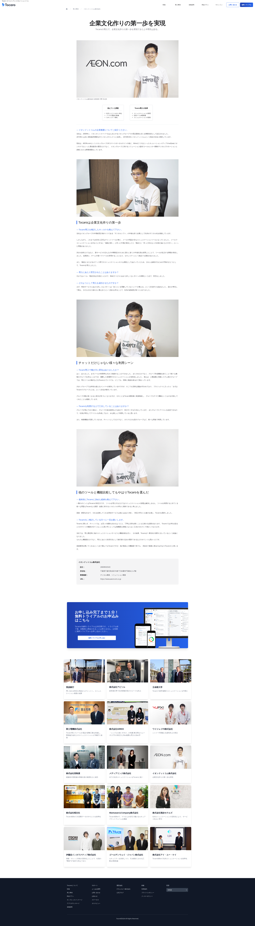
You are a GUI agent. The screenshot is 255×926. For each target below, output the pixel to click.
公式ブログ (120, 893)
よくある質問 (96, 889)
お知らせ (94, 896)
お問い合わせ (96, 893)
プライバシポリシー (148, 893)
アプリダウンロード (73, 903)
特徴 (68, 889)
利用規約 (144, 889)
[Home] (67, 9)
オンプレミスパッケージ (74, 900)
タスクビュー (96, 903)
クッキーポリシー (147, 896)
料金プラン (70, 896)
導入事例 (75, 9)
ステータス (95, 900)
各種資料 (70, 907)
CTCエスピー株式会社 (123, 889)
